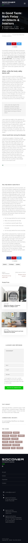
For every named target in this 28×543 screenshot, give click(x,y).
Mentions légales (5, 538)
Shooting (16, 444)
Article (16, 432)
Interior (21, 435)
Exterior (6, 28)
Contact (4, 483)
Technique (11, 28)
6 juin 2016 (6, 303)
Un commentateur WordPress (9, 421)
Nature (5, 441)
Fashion (13, 435)
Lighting (14, 438)
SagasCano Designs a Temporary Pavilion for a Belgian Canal (12, 306)
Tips (13, 447)
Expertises (4, 479)
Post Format (6, 444)
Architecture (7, 432)
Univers (4, 476)
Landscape (6, 438)
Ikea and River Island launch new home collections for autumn (13, 332)
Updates (17, 28)
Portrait (18, 441)
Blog (17, 26)
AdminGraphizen (8, 26)
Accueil (4, 472)
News (11, 441)
